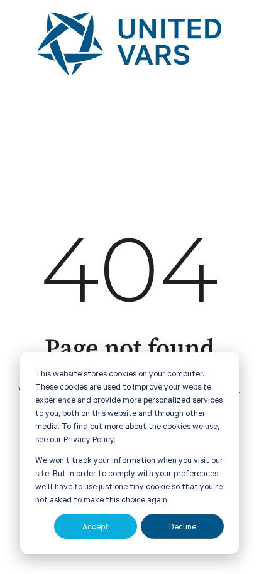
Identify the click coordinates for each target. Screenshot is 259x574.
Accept (95, 526)
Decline (182, 526)
